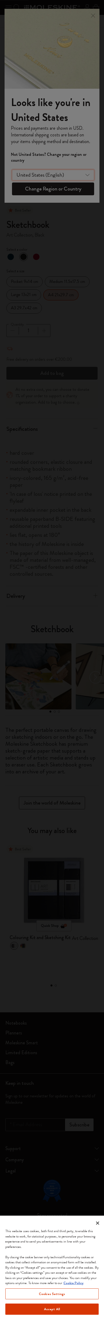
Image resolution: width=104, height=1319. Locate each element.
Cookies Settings (52, 1293)
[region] (52, 1267)
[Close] (97, 1223)
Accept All (52, 1309)
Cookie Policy (73, 1282)
